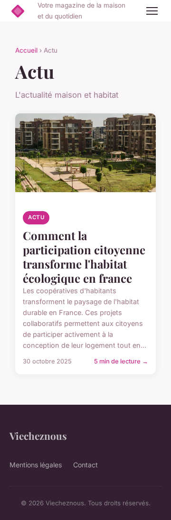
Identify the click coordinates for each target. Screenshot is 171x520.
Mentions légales (36, 465)
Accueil (26, 50)
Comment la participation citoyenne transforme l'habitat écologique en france (84, 257)
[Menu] (152, 11)
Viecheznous (38, 435)
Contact (85, 465)
